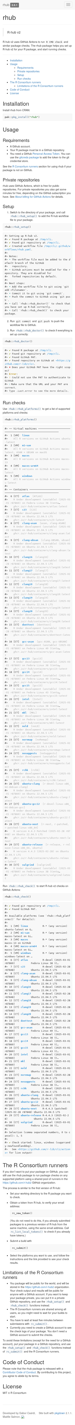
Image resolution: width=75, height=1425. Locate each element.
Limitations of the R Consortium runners (40, 86)
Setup (20, 75)
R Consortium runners (25, 166)
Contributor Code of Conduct (19, 1372)
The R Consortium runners (25, 82)
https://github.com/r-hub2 (17, 1182)
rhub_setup (20, 227)
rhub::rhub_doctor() (30, 330)
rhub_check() (19, 1305)
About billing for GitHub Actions (33, 196)
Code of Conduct (19, 89)
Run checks (24, 78)
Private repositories (28, 71)
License (14, 93)
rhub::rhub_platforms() (25, 409)
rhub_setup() (55, 1301)
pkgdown (60, 1413)
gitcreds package (29, 157)
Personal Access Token (46, 153)
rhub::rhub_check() (22, 886)
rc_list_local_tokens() (27, 1231)
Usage (13, 64)
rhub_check (20, 896)
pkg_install (20, 117)
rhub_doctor (21, 341)
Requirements (25, 67)
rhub (6, 4)
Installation (16, 60)
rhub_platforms (23, 419)
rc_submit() (39, 1324)
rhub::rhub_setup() (24, 216)
